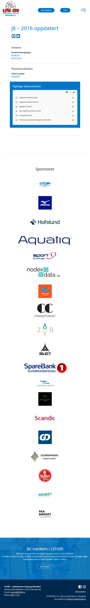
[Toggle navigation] (83, 10)
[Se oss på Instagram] (84, 586)
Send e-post (16, 58)
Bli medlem (46, 10)
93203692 (15, 76)
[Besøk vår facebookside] (80, 586)
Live (65, 10)
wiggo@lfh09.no (18, 592)
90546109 (15, 55)
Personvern (80, 591)
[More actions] (75, 97)
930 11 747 (15, 595)
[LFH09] (11, 9)
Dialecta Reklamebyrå (76, 599)
